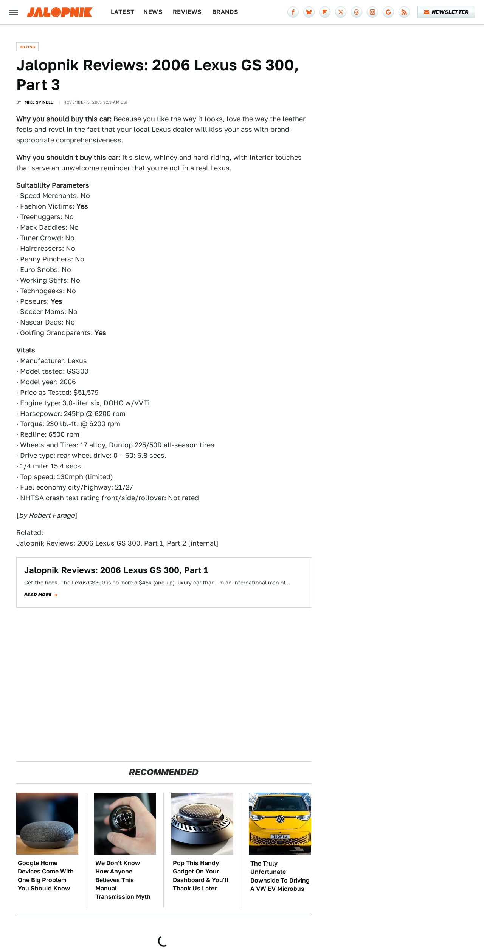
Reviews (187, 11)
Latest (122, 11)
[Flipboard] (324, 12)
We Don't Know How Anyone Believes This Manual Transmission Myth (122, 880)
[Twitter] (340, 12)
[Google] (388, 12)
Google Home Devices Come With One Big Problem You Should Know (46, 875)
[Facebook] (293, 12)
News (153, 11)
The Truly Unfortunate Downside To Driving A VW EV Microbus (280, 876)
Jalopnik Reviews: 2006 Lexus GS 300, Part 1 (116, 570)
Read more (38, 594)
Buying (27, 47)
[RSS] (404, 12)
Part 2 (176, 543)
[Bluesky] (309, 12)
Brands (225, 11)
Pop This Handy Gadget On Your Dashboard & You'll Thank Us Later (200, 875)
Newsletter (450, 12)
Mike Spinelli (39, 102)
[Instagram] (372, 12)
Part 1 (153, 543)
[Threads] (356, 12)
